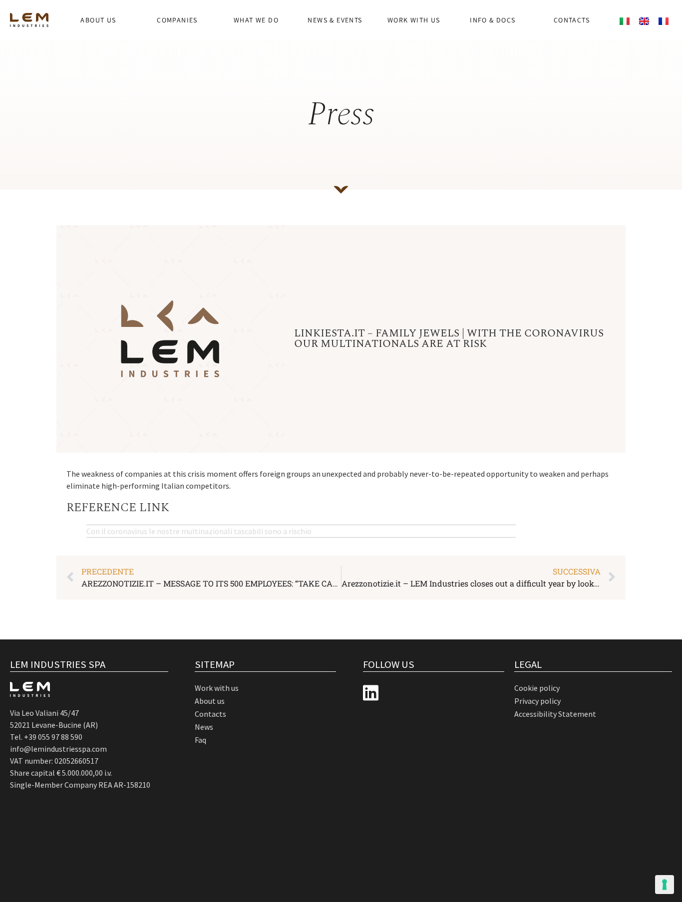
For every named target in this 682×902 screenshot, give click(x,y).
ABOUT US (98, 19)
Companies (177, 19)
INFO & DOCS (492, 19)
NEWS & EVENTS (335, 19)
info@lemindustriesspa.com (58, 749)
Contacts (572, 19)
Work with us (413, 19)
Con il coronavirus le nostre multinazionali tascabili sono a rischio (199, 531)
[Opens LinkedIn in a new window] (370, 693)
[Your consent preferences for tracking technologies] (664, 884)
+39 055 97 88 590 (53, 737)
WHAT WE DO (256, 19)
